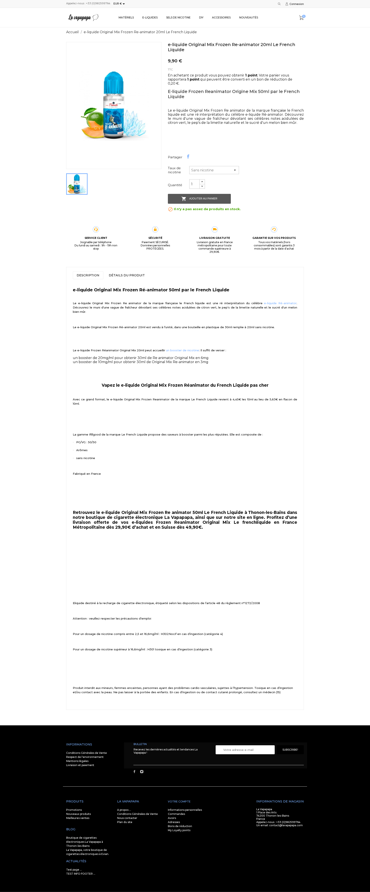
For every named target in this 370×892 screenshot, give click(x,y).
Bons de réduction (180, 826)
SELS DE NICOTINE (178, 17)
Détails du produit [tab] (127, 275)
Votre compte (179, 801)
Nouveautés (248, 17)
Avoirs (172, 818)
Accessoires (221, 17)
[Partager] (188, 156)
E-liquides (150, 17)
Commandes (176, 814)
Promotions (74, 809)
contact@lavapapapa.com (286, 825)
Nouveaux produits (78, 814)
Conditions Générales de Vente (86, 752)
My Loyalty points (179, 830)
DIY (201, 17)
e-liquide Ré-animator (280, 303)
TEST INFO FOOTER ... (80, 873)
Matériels (126, 17)
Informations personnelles (185, 809)
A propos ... (124, 809)
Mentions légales (77, 761)
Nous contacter (127, 818)
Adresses (174, 822)
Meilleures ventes (77, 818)
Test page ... (74, 869)
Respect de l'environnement (85, 757)
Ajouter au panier (199, 198)
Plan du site (124, 822)
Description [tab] (88, 275)
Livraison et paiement (80, 765)
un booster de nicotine (182, 350)
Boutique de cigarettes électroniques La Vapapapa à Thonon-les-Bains (84, 841)
